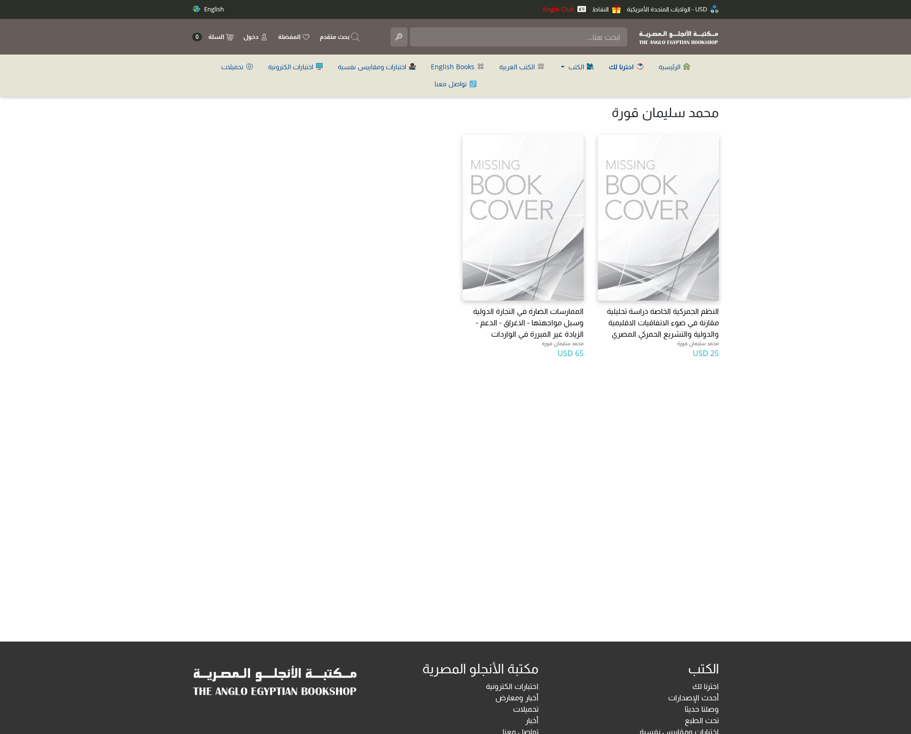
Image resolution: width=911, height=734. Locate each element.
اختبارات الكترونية (291, 66)
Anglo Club (559, 9)
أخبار (532, 720)
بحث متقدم (335, 36)
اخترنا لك (705, 686)
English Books (453, 66)
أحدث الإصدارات (693, 697)
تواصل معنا (452, 83)
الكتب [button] (576, 66)
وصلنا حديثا (702, 709)
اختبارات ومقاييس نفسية (373, 66)
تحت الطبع (702, 720)
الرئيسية (670, 66)
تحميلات (233, 66)
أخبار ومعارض (517, 697)
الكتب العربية (518, 66)
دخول (251, 36)
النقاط (601, 9)
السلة (210, 36)
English (213, 9)
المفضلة (290, 36)
